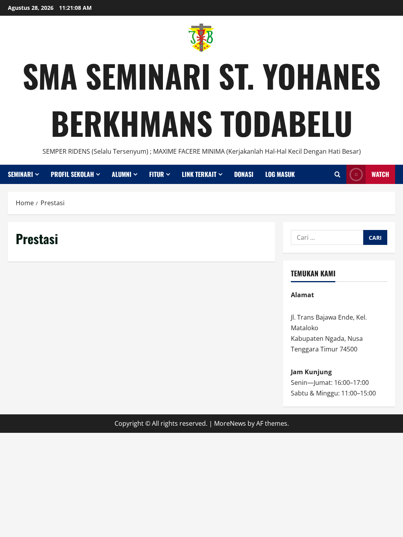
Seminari (20, 174)
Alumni (121, 174)
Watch (380, 174)
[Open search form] (337, 174)
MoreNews (230, 423)
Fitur (156, 174)
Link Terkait (199, 174)
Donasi (243, 174)
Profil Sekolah (72, 174)
